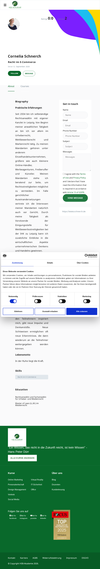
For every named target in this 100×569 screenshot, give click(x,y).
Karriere (24, 558)
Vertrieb (11, 495)
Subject (66, 141)
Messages (67, 151)
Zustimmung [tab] (17, 263)
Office (33, 490)
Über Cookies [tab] (83, 263)
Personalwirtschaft (16, 485)
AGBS (35, 558)
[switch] (37, 301)
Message (29, 73)
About (11, 86)
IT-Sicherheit (36, 485)
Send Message (75, 198)
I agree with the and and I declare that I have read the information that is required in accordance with (74, 183)
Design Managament (17, 490)
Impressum (71, 558)
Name (65, 109)
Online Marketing (15, 480)
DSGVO (85, 558)
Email (65, 120)
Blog (54, 480)
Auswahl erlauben (50, 311)
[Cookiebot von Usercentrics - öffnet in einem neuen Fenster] (86, 256)
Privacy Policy (79, 177)
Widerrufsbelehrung (51, 558)
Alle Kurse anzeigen (22, 458)
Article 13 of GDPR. (76, 192)
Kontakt (11, 558)
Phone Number (70, 130)
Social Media (13, 499)
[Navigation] (5, 5)
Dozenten (56, 485)
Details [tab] (50, 263)
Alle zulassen (81, 311)
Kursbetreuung (58, 490)
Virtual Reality (37, 480)
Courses (25, 86)
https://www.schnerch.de (73, 211)
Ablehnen (18, 311)
